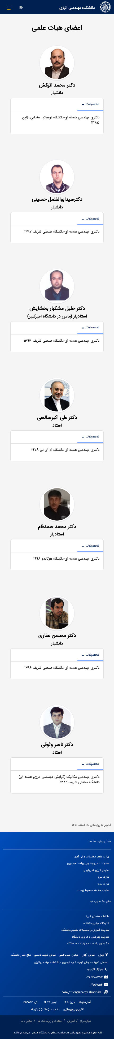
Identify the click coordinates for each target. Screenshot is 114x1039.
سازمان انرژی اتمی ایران (96, 870)
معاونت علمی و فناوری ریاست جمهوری (88, 863)
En (21, 7)
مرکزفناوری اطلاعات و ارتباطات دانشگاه (88, 943)
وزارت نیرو (103, 877)
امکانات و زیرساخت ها (50, 1021)
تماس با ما (26, 1021)
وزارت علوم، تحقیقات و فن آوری (91, 857)
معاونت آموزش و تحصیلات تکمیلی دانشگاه (85, 930)
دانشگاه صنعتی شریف (97, 916)
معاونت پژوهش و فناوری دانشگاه (90, 937)
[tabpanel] (57, 122)
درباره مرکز (85, 1021)
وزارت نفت (103, 884)
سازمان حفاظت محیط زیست (93, 890)
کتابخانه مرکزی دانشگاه (96, 923)
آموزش (71, 1021)
